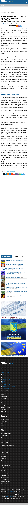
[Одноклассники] (17, 26)
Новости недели (5, 400)
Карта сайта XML (5, 479)
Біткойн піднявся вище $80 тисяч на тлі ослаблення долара (15, 272)
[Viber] (19, 26)
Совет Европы (5, 377)
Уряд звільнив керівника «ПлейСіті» (14, 260)
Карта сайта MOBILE (6, 481)
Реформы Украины (6, 388)
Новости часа (4, 396)
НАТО (2, 454)
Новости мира (5, 372)
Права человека (6, 383)
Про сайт (3, 470)
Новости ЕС (5, 376)
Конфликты (4, 437)
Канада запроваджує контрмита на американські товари (14, 265)
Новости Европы (6, 374)
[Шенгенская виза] (14, 310)
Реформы (3, 458)
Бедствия (3, 440)
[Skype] (22, 174)
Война (7, 171)
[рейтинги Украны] (14, 329)
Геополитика (4, 409)
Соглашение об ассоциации (7, 445)
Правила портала (5, 475)
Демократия (4, 413)
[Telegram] (21, 26)
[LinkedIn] (6, 174)
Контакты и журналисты (7, 473)
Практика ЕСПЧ (6, 379)
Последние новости (5, 405)
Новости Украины (6, 384)
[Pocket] (14, 174)
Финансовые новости (6, 407)
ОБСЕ (3, 381)
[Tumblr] (16, 174)
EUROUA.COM (11, 491)
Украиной (24, 28)
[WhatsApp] (20, 174)
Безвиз (2, 5)
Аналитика (12, 171)
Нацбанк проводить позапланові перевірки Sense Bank (14, 280)
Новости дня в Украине (6, 465)
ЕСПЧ (2, 426)
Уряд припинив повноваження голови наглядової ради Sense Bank (15, 276)
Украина (6, 9)
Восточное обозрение (6, 433)
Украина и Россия (5, 450)
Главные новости (5, 403)
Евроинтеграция (5, 447)
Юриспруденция (5, 460)
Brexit (2, 394)
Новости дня (4, 398)
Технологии (4, 435)
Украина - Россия (13, 9)
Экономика (3, 456)
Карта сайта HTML (5, 477)
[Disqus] (14, 193)
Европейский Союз (5, 419)
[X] (4, 174)
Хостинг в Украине (5, 483)
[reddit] (12, 174)
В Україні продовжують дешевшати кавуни (16, 291)
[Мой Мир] (10, 174)
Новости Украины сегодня (7, 463)
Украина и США (4, 452)
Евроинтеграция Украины (8, 386)
